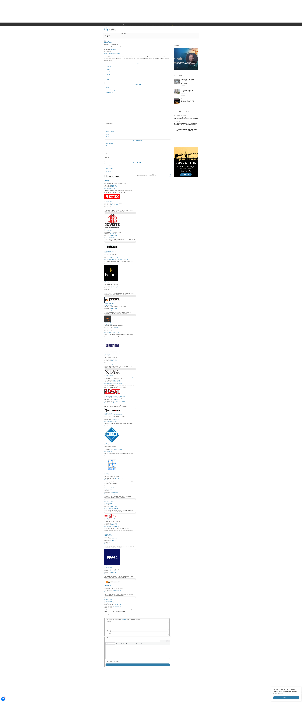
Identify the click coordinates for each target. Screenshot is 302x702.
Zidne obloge (130, 377)
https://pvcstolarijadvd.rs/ (110, 421)
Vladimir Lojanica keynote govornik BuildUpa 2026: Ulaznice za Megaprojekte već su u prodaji (185, 64)
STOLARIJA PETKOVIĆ (110, 251)
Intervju (153, 25)
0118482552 (114, 523)
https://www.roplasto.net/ (110, 479)
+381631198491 (117, 382)
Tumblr (108, 74)
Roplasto (106, 473)
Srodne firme (109, 92)
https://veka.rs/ (108, 451)
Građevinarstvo (144, 25)
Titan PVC (106, 180)
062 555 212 (114, 329)
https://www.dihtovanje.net (111, 508)
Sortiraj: (137, 140)
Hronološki (108, 166)
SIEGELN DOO (108, 354)
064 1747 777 (114, 257)
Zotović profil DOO (109, 303)
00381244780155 (117, 604)
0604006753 (114, 572)
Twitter (108, 69)
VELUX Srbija (107, 200)
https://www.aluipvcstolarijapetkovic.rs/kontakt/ (116, 259)
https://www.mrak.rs (109, 574)
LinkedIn (108, 77)
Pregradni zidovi (113, 377)
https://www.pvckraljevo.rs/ (111, 494)
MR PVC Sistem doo (109, 518)
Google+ (109, 71)
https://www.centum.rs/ (110, 544)
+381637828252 (117, 590)
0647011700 (114, 186)
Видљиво (163, 640)
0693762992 (114, 360)
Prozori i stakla (108, 42)
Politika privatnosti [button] (278, 693)
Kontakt (106, 24)
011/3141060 (114, 286)
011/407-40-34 (115, 418)
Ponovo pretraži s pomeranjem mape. (146, 175)
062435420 (113, 540)
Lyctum (106, 281)
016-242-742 (114, 539)
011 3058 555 (114, 256)
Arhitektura (132, 25)
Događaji (182, 25)
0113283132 (114, 48)
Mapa (167, 25)
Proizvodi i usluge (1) (111, 90)
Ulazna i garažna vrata (119, 182)
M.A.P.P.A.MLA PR (109, 487)
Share (138, 63)
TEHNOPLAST (108, 585)
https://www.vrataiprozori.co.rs (112, 53)
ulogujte (124, 619)
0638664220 (114, 308)
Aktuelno (124, 25)
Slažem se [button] (286, 698)
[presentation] (110, 643)
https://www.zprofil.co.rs (110, 310)
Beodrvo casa (108, 322)
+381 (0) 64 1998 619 (120, 401)
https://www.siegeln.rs (110, 364)
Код (168, 640)
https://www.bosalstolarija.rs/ (111, 403)
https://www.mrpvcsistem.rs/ (111, 526)
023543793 (113, 570)
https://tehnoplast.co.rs (110, 592)
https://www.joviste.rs (109, 237)
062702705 (113, 50)
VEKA (105, 443)
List (170, 174)
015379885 (113, 359)
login (113, 153)
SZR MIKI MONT (108, 501)
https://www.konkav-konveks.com (113, 383)
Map (170, 176)
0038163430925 (117, 606)
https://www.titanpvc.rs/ (110, 188)
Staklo (106, 377)
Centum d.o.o (107, 534)
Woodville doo (108, 599)
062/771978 (113, 287)
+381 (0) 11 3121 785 (120, 399)
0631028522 (114, 524)
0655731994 (114, 506)
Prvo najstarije (109, 143)
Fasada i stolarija (108, 414)
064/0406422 (114, 492)
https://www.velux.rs (109, 208)
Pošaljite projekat (115, 24)
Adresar (123, 33)
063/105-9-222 (115, 419)
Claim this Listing (137, 84)
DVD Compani (108, 413)
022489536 (113, 185)
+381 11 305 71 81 (118, 448)
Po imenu (108, 171)
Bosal (105, 395)
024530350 (113, 233)
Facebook (109, 66)
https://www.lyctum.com (110, 291)
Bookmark (138, 83)
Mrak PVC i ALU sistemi (110, 566)
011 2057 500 (114, 204)
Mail (108, 79)
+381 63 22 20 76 (117, 449)
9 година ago (110, 150)
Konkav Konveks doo (109, 375)
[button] (110, 643)
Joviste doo (107, 229)
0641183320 (114, 235)
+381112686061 (117, 380)
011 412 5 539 (115, 327)
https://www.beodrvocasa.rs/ (111, 332)
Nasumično (108, 145)
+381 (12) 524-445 (118, 478)
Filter (138, 160)
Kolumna (161, 25)
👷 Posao (174, 25)
